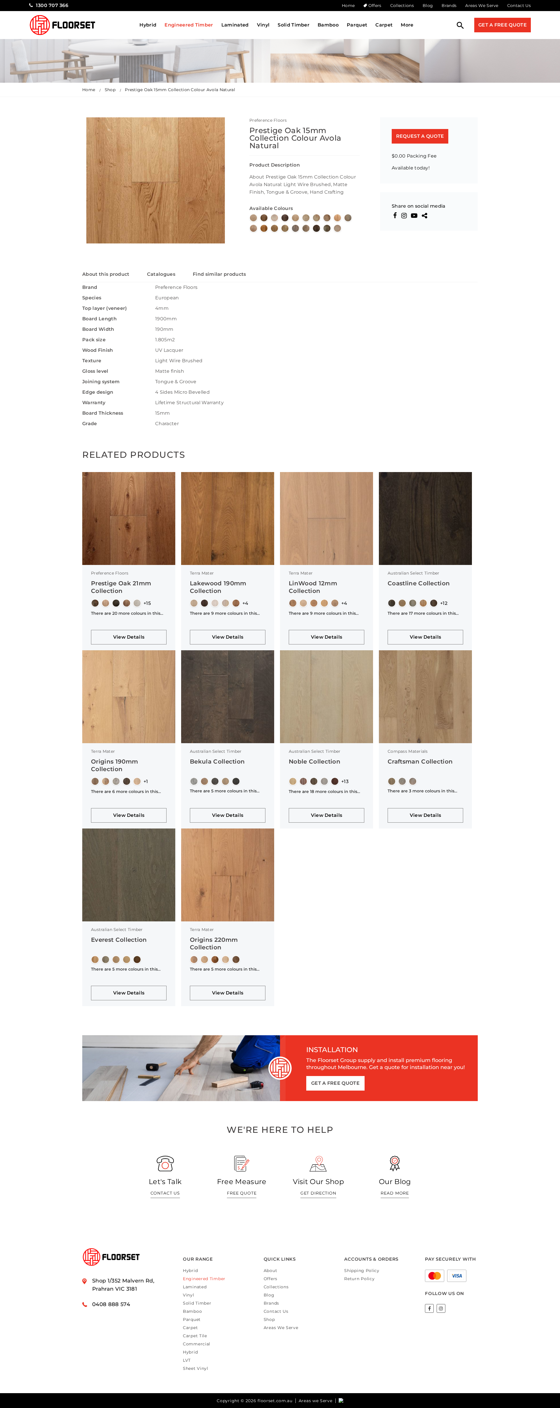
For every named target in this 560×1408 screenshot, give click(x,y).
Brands (449, 5)
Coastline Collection (419, 583)
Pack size (94, 339)
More (407, 25)
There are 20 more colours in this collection (125, 613)
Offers (374, 5)
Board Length (99, 318)
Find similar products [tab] (219, 274)
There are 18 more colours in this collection (323, 791)
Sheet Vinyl (195, 1368)
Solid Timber (293, 25)
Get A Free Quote (502, 25)
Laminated (235, 25)
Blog (428, 5)
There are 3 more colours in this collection (421, 791)
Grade (89, 423)
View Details (129, 637)
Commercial (196, 1344)
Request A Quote (420, 136)
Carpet (384, 25)
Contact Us (519, 5)
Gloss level (95, 371)
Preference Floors (268, 120)
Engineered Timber (188, 25)
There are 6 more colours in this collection (124, 791)
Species (91, 298)
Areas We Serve (481, 5)
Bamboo (328, 25)
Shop (110, 89)
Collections (402, 5)
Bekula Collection (217, 761)
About (270, 1270)
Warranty (94, 402)
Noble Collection (314, 761)
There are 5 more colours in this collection (223, 791)
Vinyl (263, 25)
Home (348, 5)
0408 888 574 (111, 1304)
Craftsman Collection (420, 761)
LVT (187, 1360)
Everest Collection (119, 939)
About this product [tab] (106, 274)
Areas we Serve (315, 1400)
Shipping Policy (361, 1270)
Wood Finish (97, 350)
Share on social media (419, 206)
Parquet (357, 25)
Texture (91, 360)
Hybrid (147, 25)
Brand (89, 287)
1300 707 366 (52, 5)
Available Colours (271, 208)
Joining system (101, 381)
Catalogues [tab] (161, 274)
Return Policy (359, 1278)
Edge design (97, 392)
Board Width (98, 329)
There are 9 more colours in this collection (223, 613)
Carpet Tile (195, 1335)
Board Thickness (102, 413)
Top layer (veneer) (104, 308)
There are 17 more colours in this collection (422, 613)
